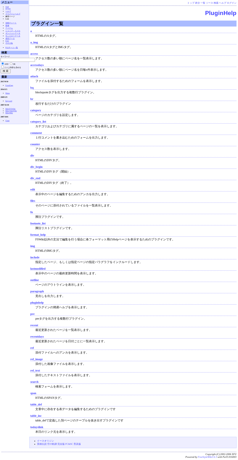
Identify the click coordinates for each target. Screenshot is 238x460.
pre (32, 314)
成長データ (10, 38)
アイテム (9, 28)
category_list (38, 121)
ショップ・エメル (12, 31)
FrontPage (9, 85)
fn (31, 212)
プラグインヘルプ (12, 14)
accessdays (37, 65)
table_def (36, 404)
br (31, 99)
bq (32, 87)
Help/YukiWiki (11, 111)
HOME (8, 9)
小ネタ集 (9, 43)
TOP (7, 7)
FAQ (7, 41)
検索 (216, 3)
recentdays (37, 336)
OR (14, 64)
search (34, 381)
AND (6, 64)
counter (35, 144)
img (32, 246)
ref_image (36, 359)
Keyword (8, 101)
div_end (35, 178)
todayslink (36, 427)
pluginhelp (37, 302)
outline (34, 280)
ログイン (232, 3)
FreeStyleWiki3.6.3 (207, 457)
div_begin (36, 166)
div (32, 155)
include (34, 257)
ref (32, 347)
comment (36, 132)
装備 (7, 25)
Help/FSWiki (10, 109)
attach (34, 76)
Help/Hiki (9, 113)
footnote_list (38, 223)
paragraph (37, 291)
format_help (38, 234)
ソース (209, 3)
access (34, 53)
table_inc (36, 415)
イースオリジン (45, 441)
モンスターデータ (12, 36)
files (32, 200)
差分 (197, 3)
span (33, 393)
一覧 (202, 3)
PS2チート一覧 (11, 48)
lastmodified (38, 268)
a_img (34, 42)
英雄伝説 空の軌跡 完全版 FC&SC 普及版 (59, 444)
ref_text (35, 370)
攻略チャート (11, 23)
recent (34, 325)
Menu (7, 93)
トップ (190, 3)
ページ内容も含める (12, 67)
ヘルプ (222, 3)
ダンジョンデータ (12, 33)
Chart (7, 121)
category (35, 110)
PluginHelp (221, 13)
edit (32, 189)
